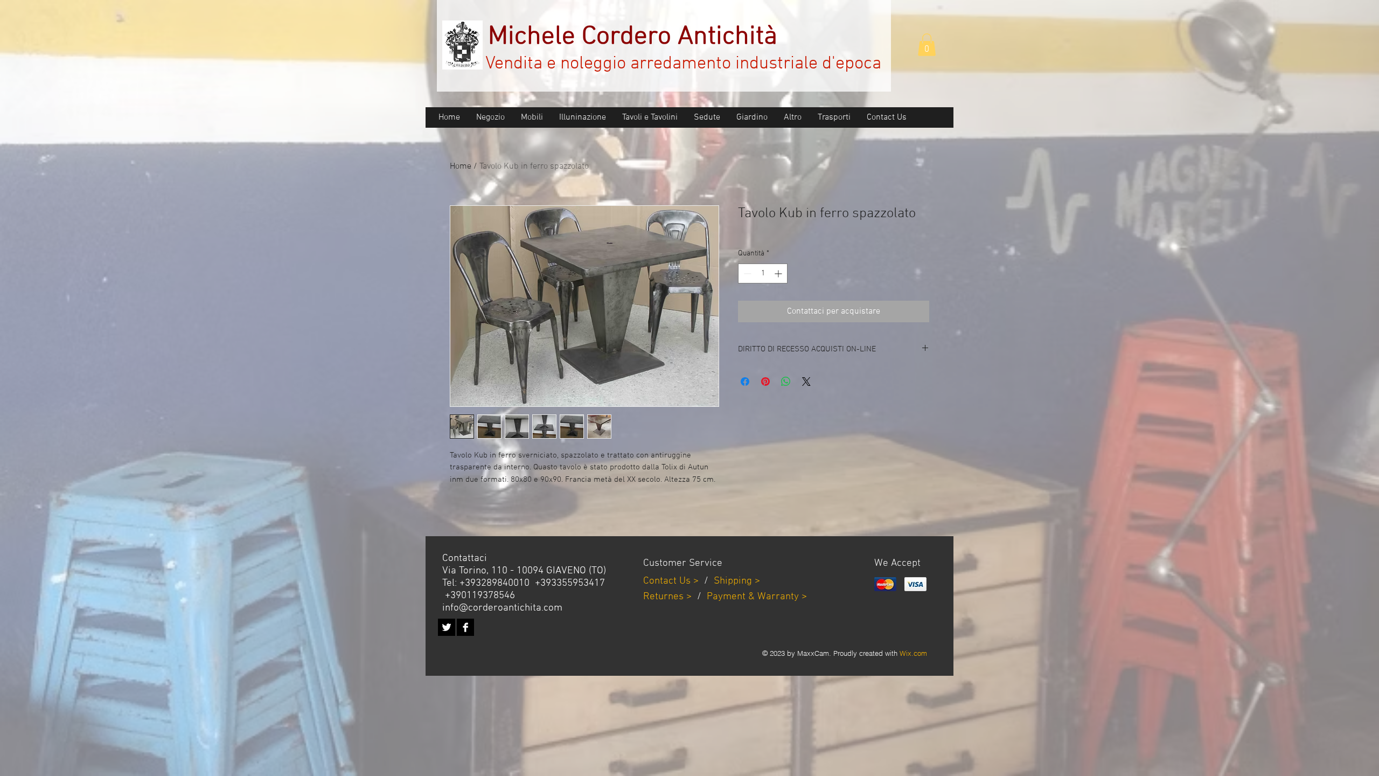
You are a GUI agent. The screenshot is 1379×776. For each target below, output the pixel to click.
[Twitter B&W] (446, 627)
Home (460, 166)
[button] (926, 44)
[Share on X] (806, 381)
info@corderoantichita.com (502, 608)
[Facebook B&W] (465, 627)
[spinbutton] (762, 273)
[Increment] (779, 273)
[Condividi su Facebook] (745, 381)
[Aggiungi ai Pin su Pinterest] (765, 381)
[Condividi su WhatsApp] (785, 381)
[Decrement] (746, 273)
